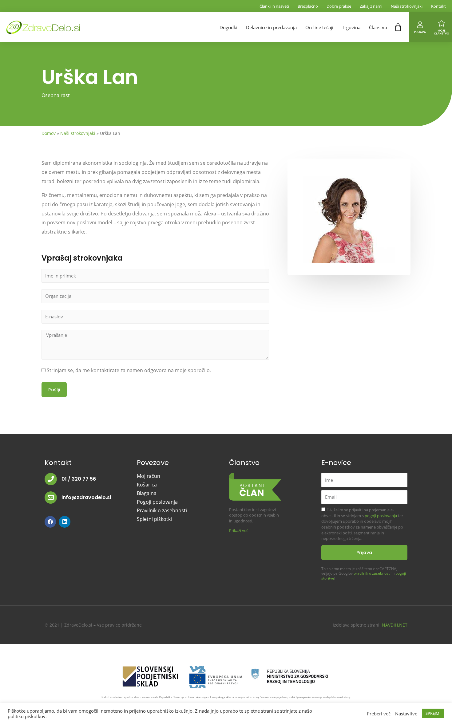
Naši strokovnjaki (406, 6)
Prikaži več (238, 530)
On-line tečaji (319, 27)
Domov (49, 133)
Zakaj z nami (371, 6)
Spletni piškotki (154, 519)
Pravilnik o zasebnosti (162, 510)
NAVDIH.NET (394, 625)
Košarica (147, 485)
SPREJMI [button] (433, 713)
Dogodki (228, 27)
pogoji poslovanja (381, 515)
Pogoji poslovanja (157, 502)
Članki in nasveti (274, 6)
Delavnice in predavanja (271, 27)
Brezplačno (308, 6)
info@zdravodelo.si (86, 497)
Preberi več (379, 713)
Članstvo (378, 27)
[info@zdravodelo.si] (51, 497)
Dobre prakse (339, 6)
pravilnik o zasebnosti (372, 573)
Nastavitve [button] (406, 713)
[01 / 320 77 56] (51, 479)
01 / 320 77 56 (78, 478)
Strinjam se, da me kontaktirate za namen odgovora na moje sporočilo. (129, 370)
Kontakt (438, 6)
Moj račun (148, 476)
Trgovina (351, 27)
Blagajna (147, 493)
